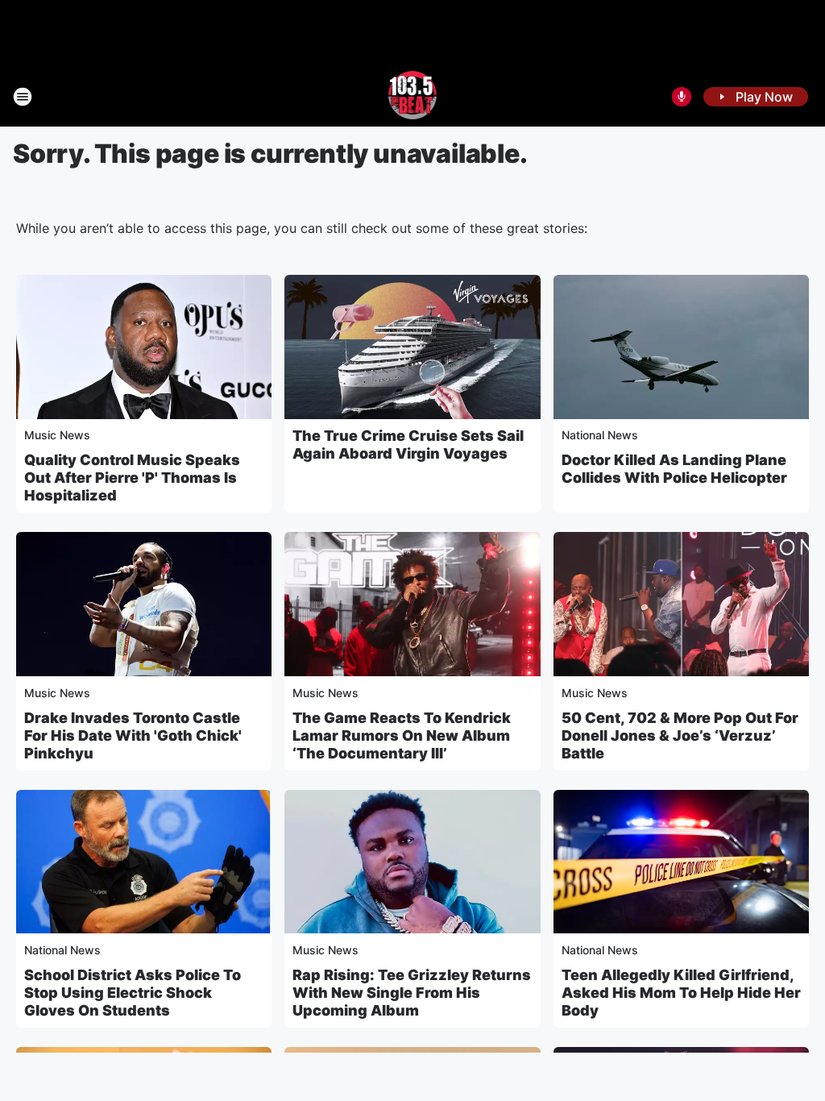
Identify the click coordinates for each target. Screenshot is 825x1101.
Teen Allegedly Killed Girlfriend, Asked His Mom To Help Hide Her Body (681, 992)
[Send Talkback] (681, 96)
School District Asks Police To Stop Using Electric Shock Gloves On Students (132, 992)
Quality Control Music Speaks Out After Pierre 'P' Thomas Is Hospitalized (132, 477)
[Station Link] (412, 97)
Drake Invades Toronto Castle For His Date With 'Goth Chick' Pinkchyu (133, 735)
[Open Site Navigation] (22, 96)
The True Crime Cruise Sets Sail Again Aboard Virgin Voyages (408, 444)
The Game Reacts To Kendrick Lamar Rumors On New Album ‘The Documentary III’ (401, 735)
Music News (57, 435)
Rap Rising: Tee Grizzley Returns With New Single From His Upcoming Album (411, 992)
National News (600, 435)
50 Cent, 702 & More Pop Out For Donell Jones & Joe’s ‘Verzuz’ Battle (680, 735)
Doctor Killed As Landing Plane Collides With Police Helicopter (674, 468)
